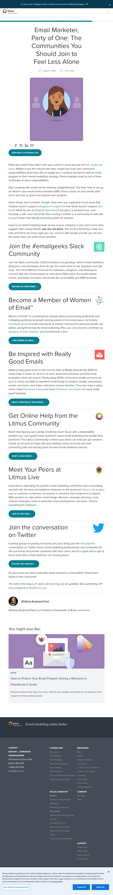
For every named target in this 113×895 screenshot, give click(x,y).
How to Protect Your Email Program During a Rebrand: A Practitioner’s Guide (48, 681)
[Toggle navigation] (106, 11)
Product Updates (84, 787)
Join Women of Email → (24, 340)
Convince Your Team (86, 771)
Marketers (54, 803)
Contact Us (82, 847)
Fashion (53, 819)
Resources (83, 748)
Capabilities (56, 748)
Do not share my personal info (16, 887)
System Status (83, 855)
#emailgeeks (87, 543)
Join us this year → (22, 513)
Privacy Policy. (57, 881)
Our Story (81, 795)
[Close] (109, 4)
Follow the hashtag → (24, 563)
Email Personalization (59, 763)
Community (82, 779)
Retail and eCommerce (60, 827)
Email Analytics (56, 771)
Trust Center (82, 859)
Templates (81, 775)
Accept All (81, 887)
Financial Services (57, 823)
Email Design (55, 756)
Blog (43, 20)
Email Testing (55, 767)
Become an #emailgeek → (25, 286)
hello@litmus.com (36, 588)
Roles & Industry (59, 792)
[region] (56, 881)
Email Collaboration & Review (62, 775)
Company (82, 792)
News (79, 799)
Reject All (100, 887)
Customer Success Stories (88, 767)
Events (80, 756)
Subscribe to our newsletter (25, 152)
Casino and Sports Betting (61, 838)
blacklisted (51, 210)
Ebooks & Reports (85, 759)
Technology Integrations (60, 779)
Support (81, 843)
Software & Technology (60, 831)
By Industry (55, 811)
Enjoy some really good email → (29, 402)
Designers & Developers (60, 799)
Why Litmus (55, 752)
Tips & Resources (59, 20)
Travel (52, 834)
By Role (53, 795)
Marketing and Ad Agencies (62, 815)
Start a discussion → (23, 456)
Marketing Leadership (59, 807)
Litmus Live (88, 489)
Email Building (56, 759)
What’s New (82, 783)
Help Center (82, 851)
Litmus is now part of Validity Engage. (66, 4)
